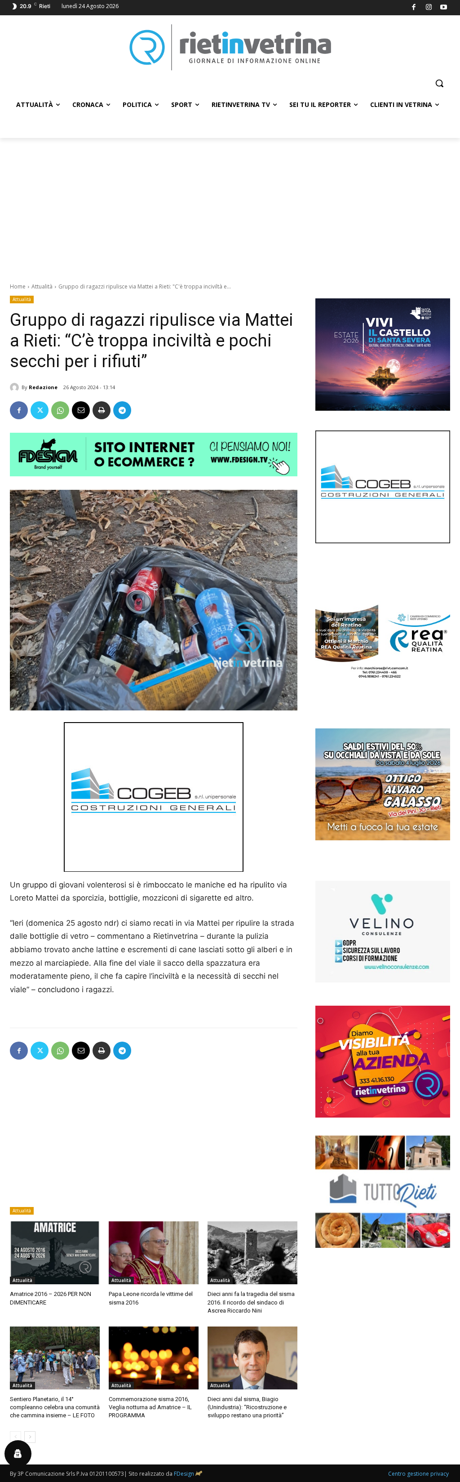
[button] (439, 83)
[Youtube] (444, 7)
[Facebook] (413, 7)
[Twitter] (40, 410)
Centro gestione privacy (418, 1474)
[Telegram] (122, 410)
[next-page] (29, 1437)
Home (18, 286)
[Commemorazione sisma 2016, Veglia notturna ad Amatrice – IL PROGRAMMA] (154, 1358)
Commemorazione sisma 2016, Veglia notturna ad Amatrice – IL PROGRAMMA (150, 1407)
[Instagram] (428, 7)
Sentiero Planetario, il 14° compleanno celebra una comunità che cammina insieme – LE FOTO (55, 1407)
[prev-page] (15, 1437)
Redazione (43, 387)
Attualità (42, 286)
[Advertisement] (230, 205)
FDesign (184, 1474)
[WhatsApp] (60, 410)
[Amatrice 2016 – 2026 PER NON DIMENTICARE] (55, 1252)
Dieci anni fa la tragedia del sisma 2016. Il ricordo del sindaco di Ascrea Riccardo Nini (251, 1302)
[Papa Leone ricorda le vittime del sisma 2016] (154, 1252)
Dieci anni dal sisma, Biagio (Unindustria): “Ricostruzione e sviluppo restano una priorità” (247, 1407)
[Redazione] (16, 387)
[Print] (102, 410)
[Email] (81, 410)
